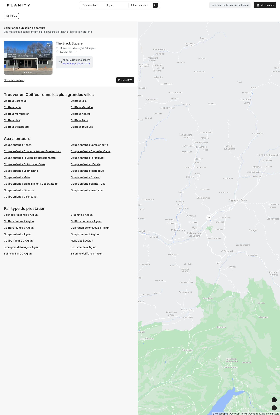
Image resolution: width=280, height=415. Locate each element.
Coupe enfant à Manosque (87, 170)
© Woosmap (219, 413)
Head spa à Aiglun (82, 240)
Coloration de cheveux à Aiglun (90, 227)
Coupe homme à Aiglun (18, 240)
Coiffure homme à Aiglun (86, 221)
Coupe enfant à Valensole (87, 190)
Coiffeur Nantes (81, 113)
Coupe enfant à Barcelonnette (89, 144)
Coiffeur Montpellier (16, 113)
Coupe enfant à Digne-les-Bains (91, 151)
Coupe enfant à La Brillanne (21, 170)
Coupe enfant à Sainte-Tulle (88, 183)
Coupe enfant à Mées (17, 177)
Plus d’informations (14, 80)
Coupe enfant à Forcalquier (87, 157)
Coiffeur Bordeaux (15, 100)
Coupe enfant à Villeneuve (20, 196)
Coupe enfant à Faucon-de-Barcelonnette (30, 157)
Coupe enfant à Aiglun (18, 234)
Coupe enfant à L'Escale (85, 164)
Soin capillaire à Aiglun (18, 253)
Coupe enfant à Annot (17, 144)
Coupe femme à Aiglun (85, 234)
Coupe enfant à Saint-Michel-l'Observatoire (31, 183)
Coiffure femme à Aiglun (19, 221)
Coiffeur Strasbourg (16, 126)
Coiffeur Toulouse (82, 126)
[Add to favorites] (49, 45)
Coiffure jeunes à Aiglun (19, 227)
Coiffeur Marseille (82, 107)
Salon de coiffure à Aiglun (87, 253)
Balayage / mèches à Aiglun (21, 214)
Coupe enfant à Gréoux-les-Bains (24, 164)
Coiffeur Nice (12, 120)
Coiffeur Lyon (12, 107)
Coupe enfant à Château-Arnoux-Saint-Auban (32, 151)
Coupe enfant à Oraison (85, 177)
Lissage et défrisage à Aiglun (22, 247)
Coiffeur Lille (79, 100)
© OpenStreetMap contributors (262, 413)
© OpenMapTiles (235, 413)
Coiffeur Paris (79, 120)
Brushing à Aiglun (82, 214)
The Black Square (69, 43)
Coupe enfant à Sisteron (19, 190)
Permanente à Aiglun (83, 247)
